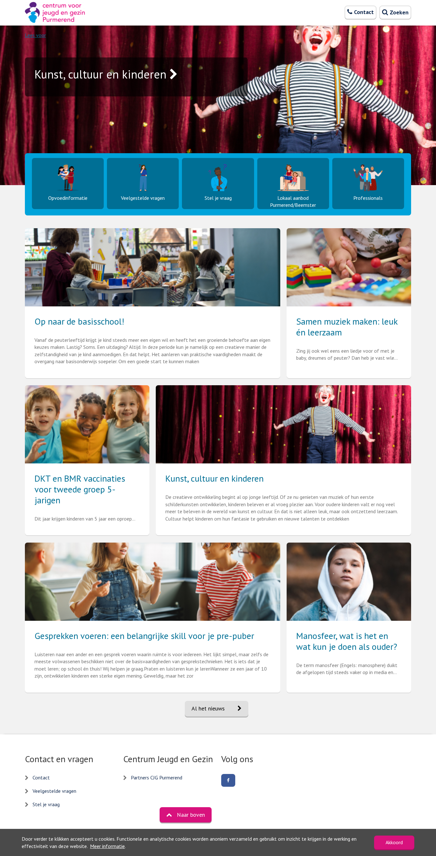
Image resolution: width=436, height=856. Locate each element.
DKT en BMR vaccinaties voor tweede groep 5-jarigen (79, 489)
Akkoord (394, 842)
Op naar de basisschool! (79, 321)
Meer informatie (107, 846)
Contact (41, 777)
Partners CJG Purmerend (156, 777)
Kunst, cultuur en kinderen (214, 478)
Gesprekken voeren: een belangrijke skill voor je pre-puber (144, 636)
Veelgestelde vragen (54, 791)
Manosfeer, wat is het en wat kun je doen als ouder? (346, 641)
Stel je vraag (46, 804)
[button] (186, 814)
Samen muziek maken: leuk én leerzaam (346, 326)
